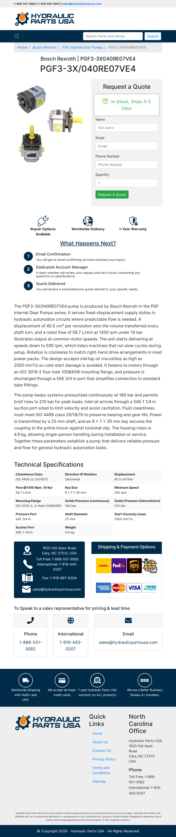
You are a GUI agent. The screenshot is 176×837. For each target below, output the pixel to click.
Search (152, 36)
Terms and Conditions (101, 770)
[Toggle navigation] (17, 36)
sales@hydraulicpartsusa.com (81, 3)
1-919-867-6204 (63, 578)
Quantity (102, 174)
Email (100, 138)
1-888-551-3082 (65, 559)
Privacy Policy (104, 759)
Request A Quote (112, 194)
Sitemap (99, 781)
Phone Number (108, 156)
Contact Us (102, 750)
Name (100, 119)
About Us (100, 742)
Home (97, 733)
